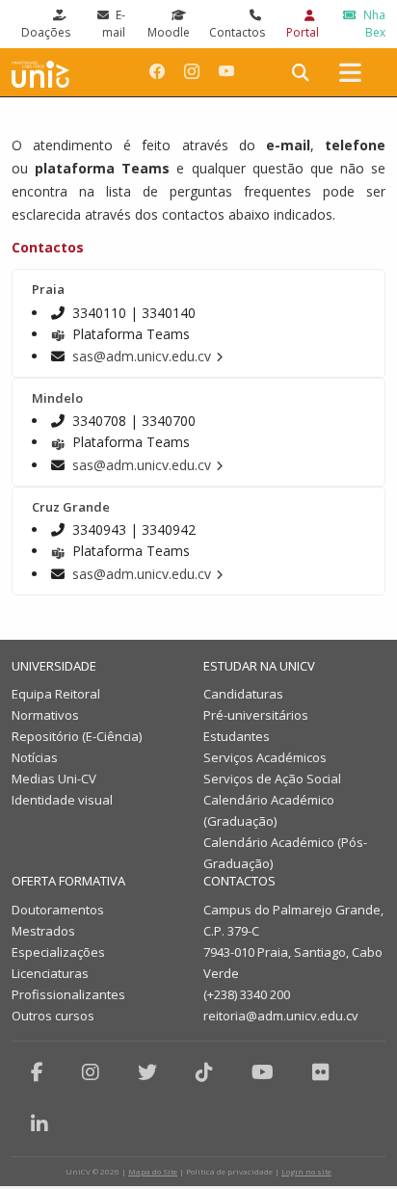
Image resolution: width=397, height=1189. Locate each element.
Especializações (58, 952)
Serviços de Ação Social (272, 778)
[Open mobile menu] (350, 72)
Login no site (306, 1171)
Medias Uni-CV (54, 778)
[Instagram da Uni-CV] (191, 71)
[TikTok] (204, 1072)
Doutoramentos (58, 909)
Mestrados (43, 930)
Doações (45, 32)
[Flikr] (321, 1072)
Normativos (45, 715)
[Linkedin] (39, 1124)
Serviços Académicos (265, 757)
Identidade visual (62, 799)
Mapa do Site (152, 1171)
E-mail (113, 23)
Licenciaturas (50, 973)
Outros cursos (53, 1015)
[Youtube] (262, 1072)
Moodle (168, 32)
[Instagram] (90, 1072)
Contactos (237, 32)
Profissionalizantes (68, 994)
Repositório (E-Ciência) (77, 736)
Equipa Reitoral (56, 693)
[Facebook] (37, 1072)
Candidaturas (243, 693)
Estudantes (236, 736)
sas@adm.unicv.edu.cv (141, 356)
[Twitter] (147, 1072)
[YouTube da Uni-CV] (226, 71)
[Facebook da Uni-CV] (157, 71)
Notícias (35, 757)
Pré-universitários (255, 715)
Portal (302, 32)
